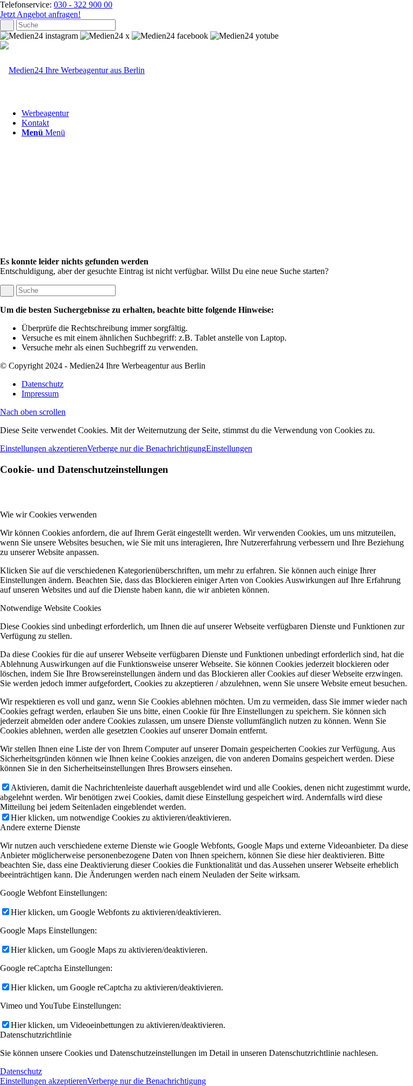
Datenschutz (21, 1071)
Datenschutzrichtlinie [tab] (36, 1034)
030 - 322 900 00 (83, 4)
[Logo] (72, 70)
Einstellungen (229, 448)
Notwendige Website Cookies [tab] (50, 608)
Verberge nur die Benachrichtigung (146, 448)
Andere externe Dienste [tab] (40, 827)
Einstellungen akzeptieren (43, 448)
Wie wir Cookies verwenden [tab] (48, 514)
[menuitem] (217, 113)
